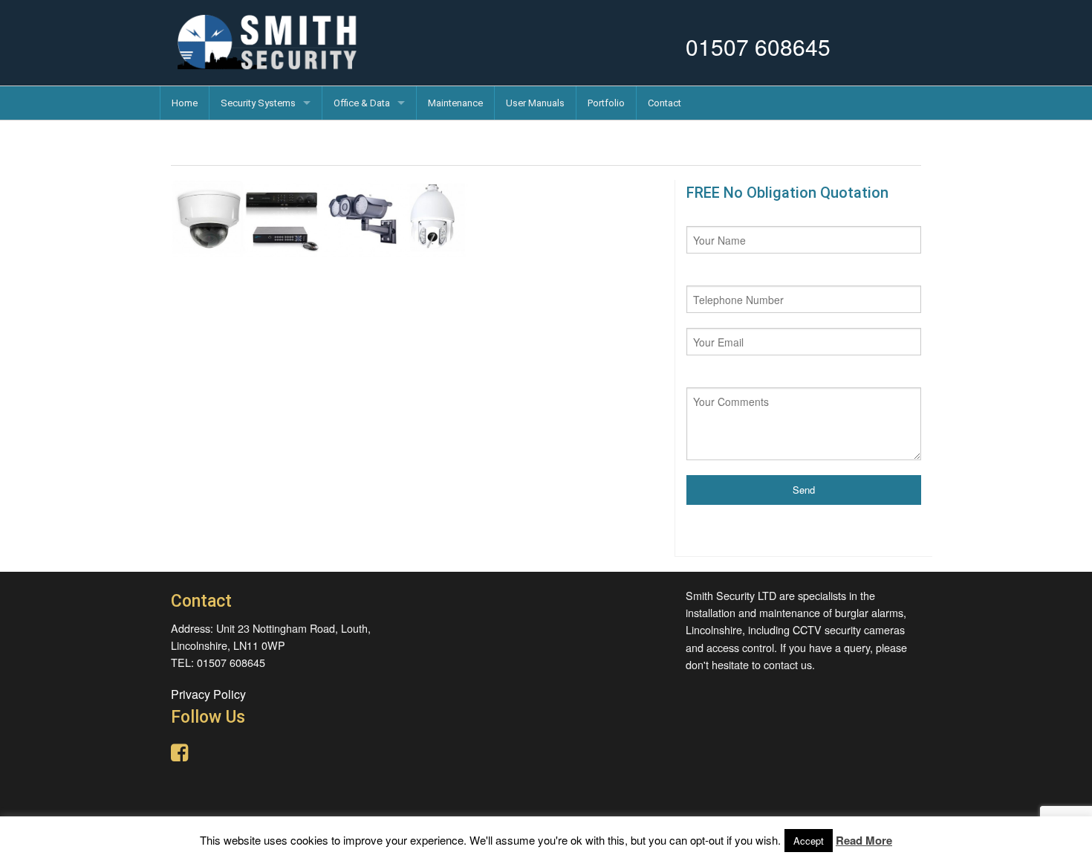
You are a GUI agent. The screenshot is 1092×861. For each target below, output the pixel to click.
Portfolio (606, 103)
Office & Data (362, 103)
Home (185, 103)
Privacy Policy (208, 694)
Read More (864, 840)
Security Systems (258, 103)
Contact (664, 103)
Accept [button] (808, 840)
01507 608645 (758, 46)
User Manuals (535, 103)
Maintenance (455, 103)
